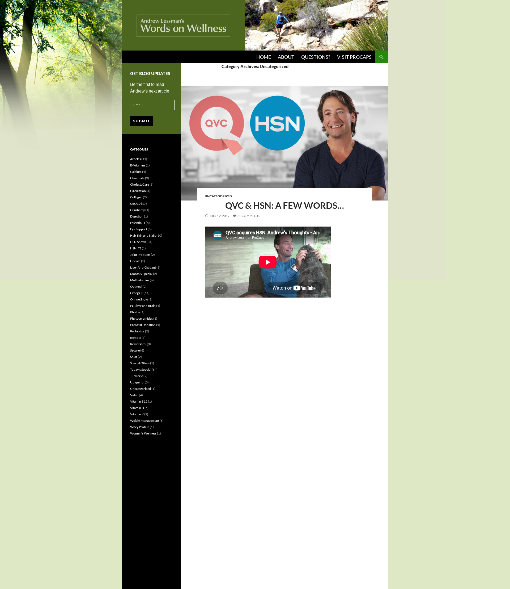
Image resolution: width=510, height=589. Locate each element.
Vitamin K (137, 414)
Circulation (138, 191)
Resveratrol (138, 344)
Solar (133, 357)
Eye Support (138, 229)
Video (134, 395)
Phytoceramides (141, 318)
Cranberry (137, 210)
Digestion (136, 216)
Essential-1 (137, 223)
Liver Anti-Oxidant (143, 267)
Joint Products (140, 255)
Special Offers (140, 363)
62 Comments (248, 216)
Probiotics (137, 331)
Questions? (315, 57)
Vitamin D (137, 408)
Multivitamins (139, 280)
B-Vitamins (137, 165)
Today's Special (140, 369)
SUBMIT (141, 121)
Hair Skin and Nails (143, 235)
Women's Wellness (143, 433)
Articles (135, 159)
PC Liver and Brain (143, 306)
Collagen (136, 197)
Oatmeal (136, 287)
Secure (135, 350)
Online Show (139, 299)
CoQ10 (135, 204)
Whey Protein (139, 427)
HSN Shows (138, 242)
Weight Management (144, 421)
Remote (135, 338)
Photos (135, 312)
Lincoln (135, 261)
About (286, 57)
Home (263, 57)
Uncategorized (218, 196)
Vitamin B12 (138, 401)
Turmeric (136, 376)
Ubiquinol (137, 382)
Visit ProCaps (354, 57)
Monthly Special (141, 274)
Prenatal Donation (143, 325)
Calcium (136, 172)
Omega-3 (136, 293)
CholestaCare (139, 184)
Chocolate (137, 178)
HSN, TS (135, 248)
